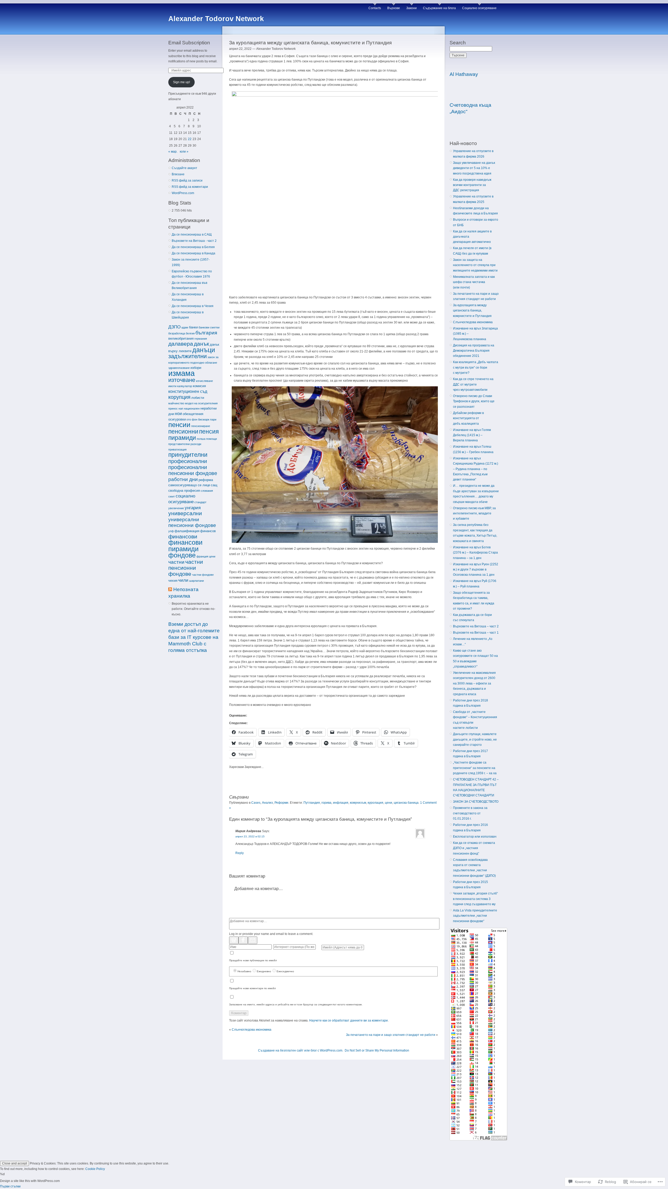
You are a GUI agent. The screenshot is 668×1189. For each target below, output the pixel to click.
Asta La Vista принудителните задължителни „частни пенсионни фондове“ (475, 916)
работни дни (183, 479)
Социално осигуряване (479, 8)
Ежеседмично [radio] (285, 971)
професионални (187, 461)
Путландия (311, 802)
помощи (211, 438)
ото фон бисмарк (198, 419)
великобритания (181, 338)
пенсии (179, 424)
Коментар (238, 1013)
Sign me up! (181, 82)
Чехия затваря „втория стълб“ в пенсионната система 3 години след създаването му (475, 899)
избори (195, 368)
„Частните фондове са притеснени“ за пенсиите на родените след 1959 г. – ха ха (475, 768)
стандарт (200, 502)
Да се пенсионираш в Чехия (192, 306)
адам (184, 327)
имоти (172, 386)
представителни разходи (184, 444)
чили (183, 580)
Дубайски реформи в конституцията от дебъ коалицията (468, 418)
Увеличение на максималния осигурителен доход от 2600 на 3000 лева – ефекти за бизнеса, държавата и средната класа (474, 683)
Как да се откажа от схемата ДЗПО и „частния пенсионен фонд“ (474, 848)
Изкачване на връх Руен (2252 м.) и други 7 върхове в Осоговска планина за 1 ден (475, 569)
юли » (184, 151)
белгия (190, 333)
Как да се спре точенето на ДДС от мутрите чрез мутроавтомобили (473, 384)
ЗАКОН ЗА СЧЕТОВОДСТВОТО (475, 801)
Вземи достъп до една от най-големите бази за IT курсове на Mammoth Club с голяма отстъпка (194, 637)
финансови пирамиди (185, 545)
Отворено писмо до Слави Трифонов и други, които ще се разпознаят (473, 401)
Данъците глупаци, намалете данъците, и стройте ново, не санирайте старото (475, 739)
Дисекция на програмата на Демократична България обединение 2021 (473, 351)
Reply (239, 853)
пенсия (209, 431)
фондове (182, 555)
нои (178, 413)
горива (326, 802)
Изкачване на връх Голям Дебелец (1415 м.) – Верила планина (472, 435)
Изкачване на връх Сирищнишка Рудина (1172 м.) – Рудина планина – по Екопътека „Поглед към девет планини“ (475, 469)
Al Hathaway (464, 74)
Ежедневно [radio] (264, 971)
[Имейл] (252, 940)
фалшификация (187, 531)
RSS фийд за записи (187, 180)
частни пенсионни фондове (185, 568)
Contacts (374, 8)
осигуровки (177, 419)
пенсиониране (200, 426)
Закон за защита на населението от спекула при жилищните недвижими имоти (475, 265)
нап (180, 408)
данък (201, 344)
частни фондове (203, 574)
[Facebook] (243, 940)
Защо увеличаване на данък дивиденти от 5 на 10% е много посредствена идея (474, 168)
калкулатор (184, 386)
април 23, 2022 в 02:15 (250, 836)
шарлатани (196, 580)
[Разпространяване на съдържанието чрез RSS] (170, 589)
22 (190, 139)
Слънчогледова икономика (251, 1029)
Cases (255, 802)
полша (201, 438)
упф (171, 531)
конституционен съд (187, 391)
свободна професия (184, 491)
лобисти (197, 398)
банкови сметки (209, 327)
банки (193, 327)
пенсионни (183, 431)
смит (171, 496)
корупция (179, 397)
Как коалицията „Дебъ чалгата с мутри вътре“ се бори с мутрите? (475, 367)
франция (202, 556)
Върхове (393, 8)
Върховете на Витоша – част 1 (476, 632)
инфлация (340, 802)
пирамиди (182, 437)
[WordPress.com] (233, 940)
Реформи (281, 802)
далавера (180, 344)
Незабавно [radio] (244, 971)
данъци (203, 349)
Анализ (267, 802)
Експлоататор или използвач (474, 836)
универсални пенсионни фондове (192, 522)
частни (176, 562)
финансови (182, 536)
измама (181, 373)
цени (212, 556)
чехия (172, 581)
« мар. (172, 151)
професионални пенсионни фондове (192, 470)
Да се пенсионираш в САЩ (192, 234)
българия (206, 332)
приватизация (177, 449)
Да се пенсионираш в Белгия (193, 247)
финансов (208, 531)
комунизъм (358, 802)
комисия (199, 386)
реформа (206, 480)
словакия (207, 490)
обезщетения (193, 414)
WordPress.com (183, 193)
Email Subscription (189, 42)
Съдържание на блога (439, 8)
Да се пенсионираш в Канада (193, 253)
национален (192, 408)
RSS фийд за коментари (190, 187)
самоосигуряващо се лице (189, 485)
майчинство (176, 403)
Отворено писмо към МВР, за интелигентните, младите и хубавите (474, 513)
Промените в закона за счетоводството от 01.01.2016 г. (470, 813)
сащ (214, 485)
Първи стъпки (10, 1186)
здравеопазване (179, 367)
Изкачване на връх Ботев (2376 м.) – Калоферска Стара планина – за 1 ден (475, 552)
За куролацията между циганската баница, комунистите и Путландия (472, 310)
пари (213, 419)
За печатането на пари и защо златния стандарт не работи (390, 1035)
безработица (176, 333)
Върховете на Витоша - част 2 (194, 241)
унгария (193, 507)
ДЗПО (174, 326)
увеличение (176, 508)
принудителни (187, 454)
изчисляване (204, 380)
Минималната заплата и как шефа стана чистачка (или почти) (474, 282)
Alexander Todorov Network (216, 19)
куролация (375, 802)
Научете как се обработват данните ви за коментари (348, 1020)
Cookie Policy (95, 1169)
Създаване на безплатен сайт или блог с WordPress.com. (300, 1050)
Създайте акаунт (184, 168)
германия (200, 338)
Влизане (178, 174)
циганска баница (406, 802)
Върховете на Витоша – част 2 (476, 626)
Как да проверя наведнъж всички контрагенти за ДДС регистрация (472, 185)
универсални (185, 513)
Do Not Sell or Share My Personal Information (377, 1050)
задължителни (187, 356)
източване (181, 380)
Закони (411, 8)
